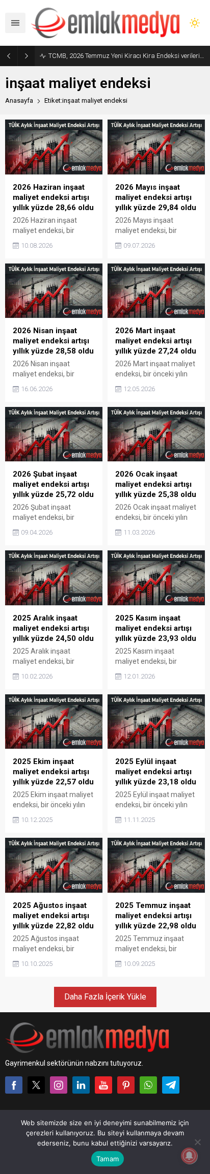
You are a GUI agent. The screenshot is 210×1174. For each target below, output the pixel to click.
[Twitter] (36, 1085)
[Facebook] (13, 1085)
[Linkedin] (81, 1085)
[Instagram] (58, 1085)
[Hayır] (197, 1142)
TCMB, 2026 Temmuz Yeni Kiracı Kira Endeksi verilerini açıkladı (126, 56)
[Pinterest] (126, 1085)
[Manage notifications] (189, 1156)
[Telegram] (170, 1085)
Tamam (107, 1159)
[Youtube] (103, 1085)
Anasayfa (19, 100)
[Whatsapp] (148, 1085)
